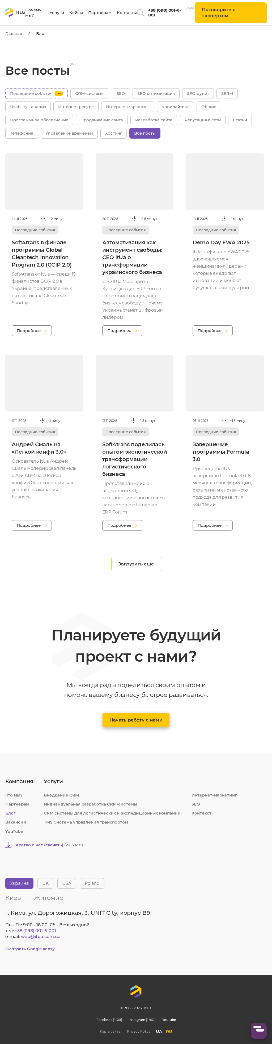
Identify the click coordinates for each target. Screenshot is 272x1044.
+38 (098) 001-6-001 (164, 12)
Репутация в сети (203, 119)
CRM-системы (89, 93)
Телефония (21, 133)
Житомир (48, 898)
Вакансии (15, 822)
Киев (13, 898)
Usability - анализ (28, 106)
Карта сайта (110, 1031)
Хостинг (113, 133)
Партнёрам (100, 12)
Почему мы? (33, 12)
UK (45, 883)
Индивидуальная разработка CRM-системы (90, 804)
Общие (208, 106)
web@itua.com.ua (41, 936)
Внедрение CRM (61, 795)
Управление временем (69, 133)
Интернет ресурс (76, 106)
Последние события (31, 93)
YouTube (14, 831)
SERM (227, 93)
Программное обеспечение (39, 119)
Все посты (145, 133)
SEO (121, 93)
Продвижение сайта (101, 119)
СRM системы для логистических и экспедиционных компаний (112, 813)
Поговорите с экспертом (218, 12)
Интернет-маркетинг (127, 106)
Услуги (57, 12)
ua (159, 1031)
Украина (19, 883)
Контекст (201, 813)
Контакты (127, 12)
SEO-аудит (198, 93)
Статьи (240, 119)
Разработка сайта (153, 119)
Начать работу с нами (136, 720)
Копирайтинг (175, 106)
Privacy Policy (138, 1031)
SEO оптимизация (156, 93)
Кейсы (76, 12)
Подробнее (29, 330)
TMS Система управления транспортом (86, 822)
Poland (92, 883)
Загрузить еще (136, 564)
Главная (13, 33)
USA (66, 883)
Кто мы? (14, 795)
